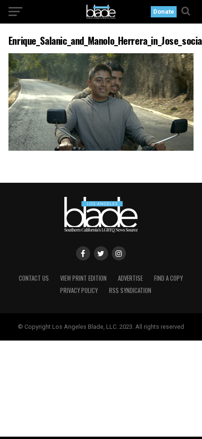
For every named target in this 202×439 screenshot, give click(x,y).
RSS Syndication (130, 290)
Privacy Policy (79, 290)
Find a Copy (168, 278)
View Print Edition (83, 278)
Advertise (130, 278)
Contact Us (34, 278)
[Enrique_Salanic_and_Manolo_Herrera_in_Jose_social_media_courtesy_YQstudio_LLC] (101, 148)
